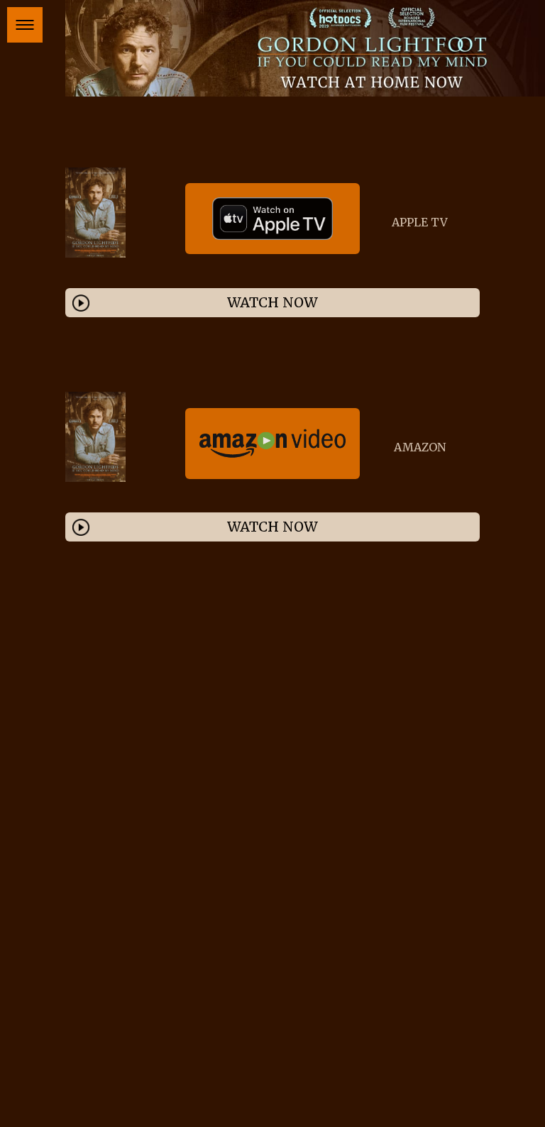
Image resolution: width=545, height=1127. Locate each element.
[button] (25, 25)
